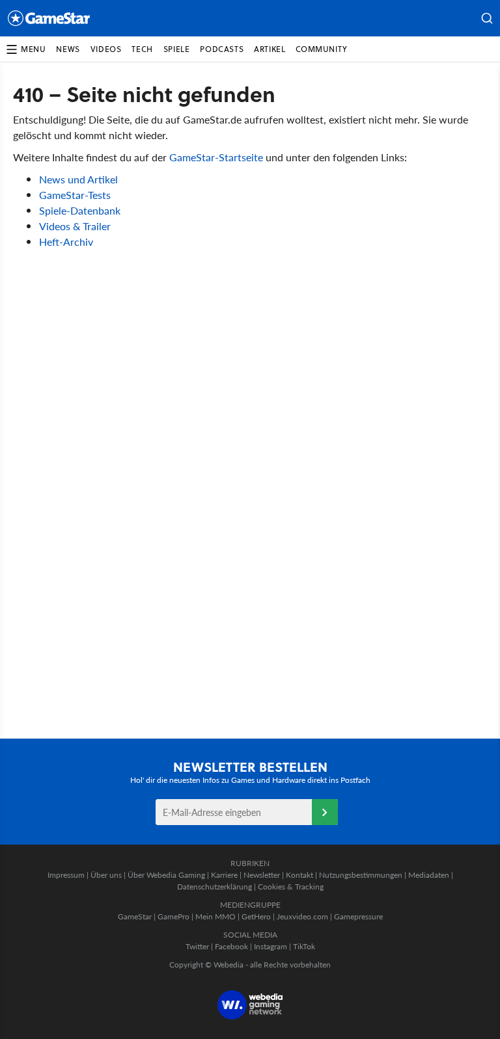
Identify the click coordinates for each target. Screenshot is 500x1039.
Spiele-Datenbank (79, 210)
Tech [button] (142, 49)
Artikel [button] (269, 49)
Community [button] (321, 49)
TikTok (304, 946)
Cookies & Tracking (291, 886)
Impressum (66, 874)
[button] (487, 18)
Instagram (270, 946)
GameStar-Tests (75, 194)
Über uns (106, 874)
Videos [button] (106, 49)
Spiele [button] (176, 49)
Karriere (224, 874)
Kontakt (299, 874)
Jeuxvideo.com (302, 916)
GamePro (173, 916)
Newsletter (261, 874)
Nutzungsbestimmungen (360, 874)
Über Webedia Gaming (166, 874)
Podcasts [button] (221, 49)
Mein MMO (215, 916)
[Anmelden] (325, 812)
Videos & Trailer (75, 225)
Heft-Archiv (66, 241)
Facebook (231, 946)
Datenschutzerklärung (214, 886)
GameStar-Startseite (216, 157)
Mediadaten (428, 874)
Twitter (197, 946)
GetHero (256, 916)
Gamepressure (358, 916)
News (67, 49)
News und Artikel (78, 179)
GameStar (135, 916)
